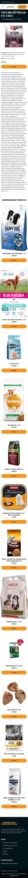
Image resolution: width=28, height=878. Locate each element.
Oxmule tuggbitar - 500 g (14, 710)
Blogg (5, 851)
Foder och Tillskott (9, 56)
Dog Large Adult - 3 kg (14, 425)
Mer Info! (14, 66)
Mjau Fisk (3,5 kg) (14, 363)
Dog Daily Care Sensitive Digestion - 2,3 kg (14, 319)
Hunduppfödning (8, 848)
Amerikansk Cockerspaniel (10, 842)
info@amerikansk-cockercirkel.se (8, 2)
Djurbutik (22, 6)
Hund (17, 52)
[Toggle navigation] (3, 6)
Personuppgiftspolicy (20, 873)
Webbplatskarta (14, 875)
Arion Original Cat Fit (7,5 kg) (14, 666)
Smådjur (10, 52)
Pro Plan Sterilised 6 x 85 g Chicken (14, 754)
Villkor (12, 873)
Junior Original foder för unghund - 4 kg (14, 253)
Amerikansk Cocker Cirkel (10, 845)
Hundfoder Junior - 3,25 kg (14, 622)
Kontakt (8, 873)
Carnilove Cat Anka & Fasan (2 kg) (14, 469)
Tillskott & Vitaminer (13, 54)
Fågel (13, 52)
